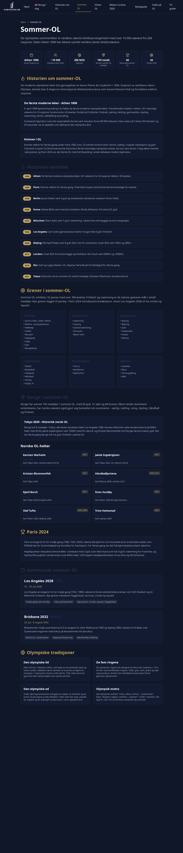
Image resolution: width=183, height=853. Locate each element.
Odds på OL (156, 6)
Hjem (27, 6)
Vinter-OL (98, 6)
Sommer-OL (82, 6)
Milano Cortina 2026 (118, 6)
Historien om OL (62, 6)
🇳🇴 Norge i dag (40, 6)
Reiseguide (141, 6)
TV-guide (172, 6)
